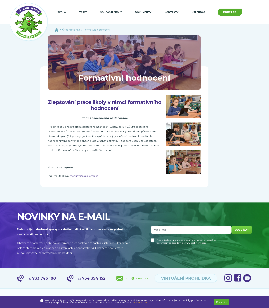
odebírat (242, 229)
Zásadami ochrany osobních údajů (189, 243)
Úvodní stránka (71, 29)
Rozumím (221, 302)
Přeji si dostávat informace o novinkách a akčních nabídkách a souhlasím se (187, 241)
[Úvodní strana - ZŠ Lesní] (56, 29)
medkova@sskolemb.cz (84, 175)
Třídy (83, 12)
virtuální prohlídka (186, 278)
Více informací (140, 302)
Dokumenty (143, 12)
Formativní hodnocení (97, 29)
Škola (61, 12)
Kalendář (198, 12)
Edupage (229, 12)
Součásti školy (111, 12)
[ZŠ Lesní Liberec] (29, 22)
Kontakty (171, 12)
